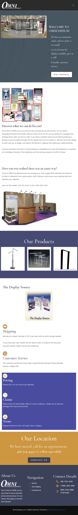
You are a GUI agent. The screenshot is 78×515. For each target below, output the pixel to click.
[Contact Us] (35, 490)
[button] (61, 74)
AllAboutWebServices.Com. (56, 510)
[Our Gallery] (35, 486)
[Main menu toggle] (73, 5)
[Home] (33, 483)
